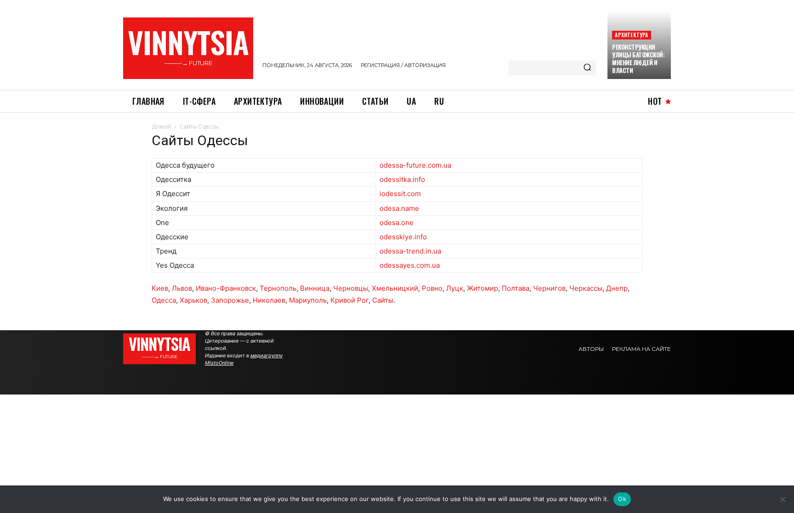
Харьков (193, 300)
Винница (314, 288)
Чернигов (549, 288)
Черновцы (350, 288)
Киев (160, 288)
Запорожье (230, 300)
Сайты (382, 300)
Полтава (515, 288)
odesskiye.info (403, 236)
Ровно (432, 288)
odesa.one (397, 222)
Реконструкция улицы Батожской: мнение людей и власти (638, 58)
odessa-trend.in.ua (410, 251)
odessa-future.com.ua (415, 165)
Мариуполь (308, 300)
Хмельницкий (395, 288)
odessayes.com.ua (410, 265)
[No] (782, 499)
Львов (182, 288)
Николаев (269, 300)
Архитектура (631, 35)
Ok (622, 498)
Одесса (164, 300)
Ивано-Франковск (226, 288)
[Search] (587, 68)
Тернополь (278, 288)
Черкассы (585, 288)
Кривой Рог (349, 300)
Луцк (454, 288)
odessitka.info (402, 179)
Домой (161, 126)
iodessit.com (400, 193)
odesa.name (399, 208)
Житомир (482, 288)
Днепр (617, 288)
